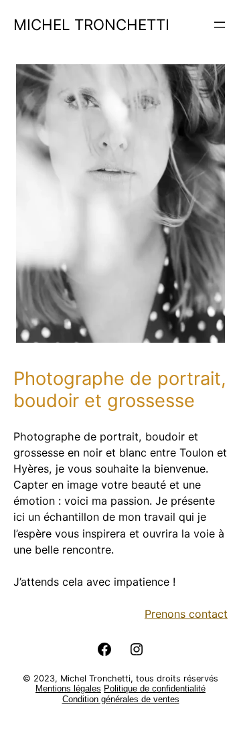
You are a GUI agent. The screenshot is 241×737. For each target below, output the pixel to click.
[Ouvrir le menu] (220, 25)
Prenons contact (186, 614)
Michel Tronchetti (91, 24)
